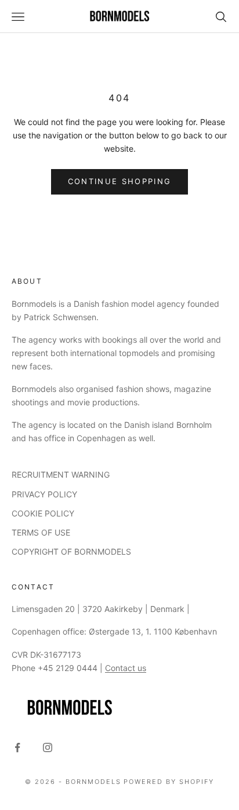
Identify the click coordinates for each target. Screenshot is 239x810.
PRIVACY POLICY (44, 494)
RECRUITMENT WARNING (61, 474)
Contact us (125, 668)
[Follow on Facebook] (17, 747)
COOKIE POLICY (43, 513)
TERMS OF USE (41, 532)
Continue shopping (120, 181)
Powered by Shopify (169, 782)
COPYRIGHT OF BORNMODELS (71, 551)
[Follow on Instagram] (47, 747)
